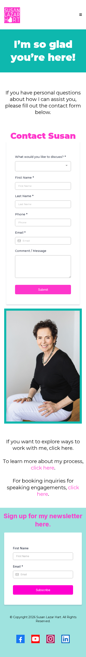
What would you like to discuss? (40, 157)
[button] (80, 14)
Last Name (24, 196)
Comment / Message (30, 251)
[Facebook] (20, 639)
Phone (21, 214)
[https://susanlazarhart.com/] (12, 14)
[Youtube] (35, 639)
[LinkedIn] (65, 639)
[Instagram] (50, 639)
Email (20, 232)
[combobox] (43, 166)
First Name (24, 177)
